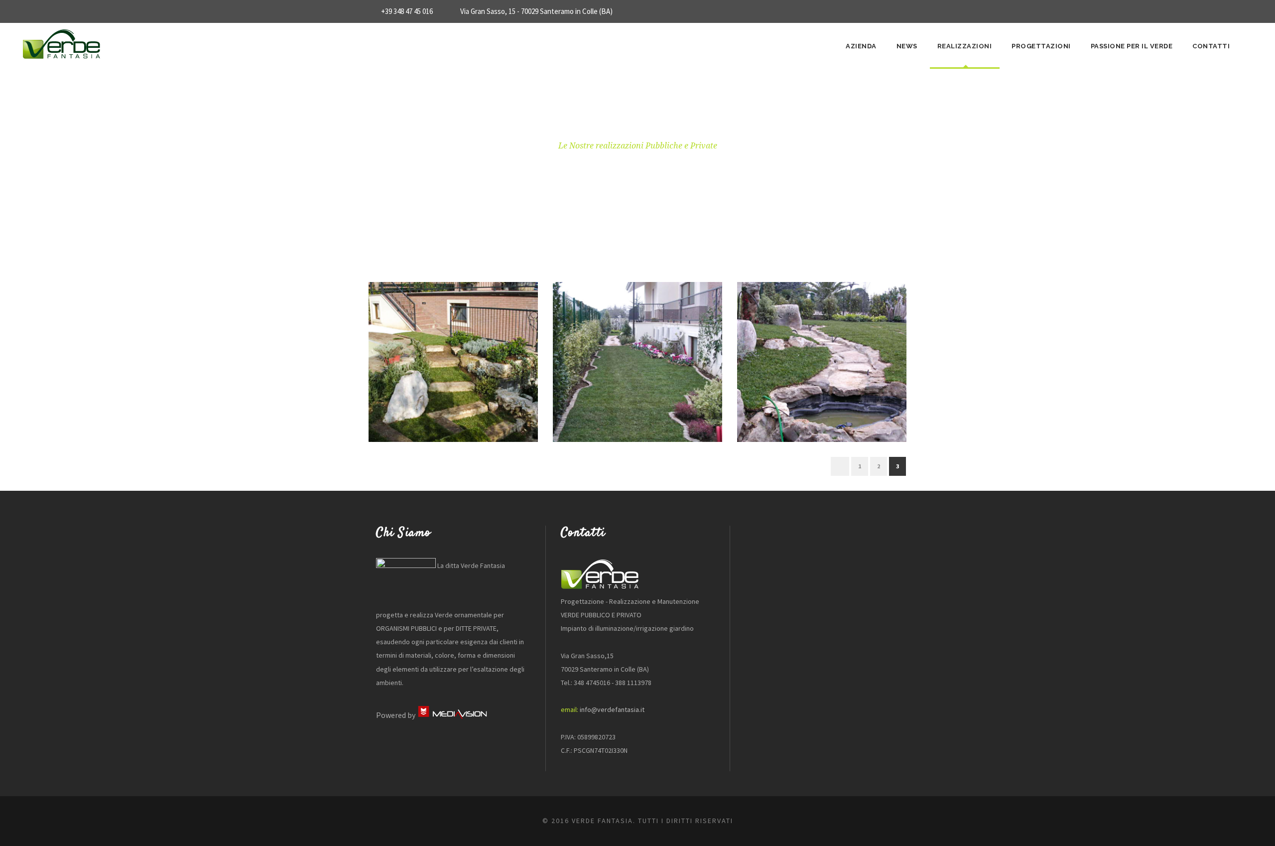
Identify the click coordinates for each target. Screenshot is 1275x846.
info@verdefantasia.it (612, 709)
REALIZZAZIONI (964, 46)
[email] (885, 11)
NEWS (906, 46)
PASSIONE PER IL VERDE (1132, 46)
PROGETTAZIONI (1041, 46)
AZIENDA (861, 46)
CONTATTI (1211, 46)
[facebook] (903, 11)
